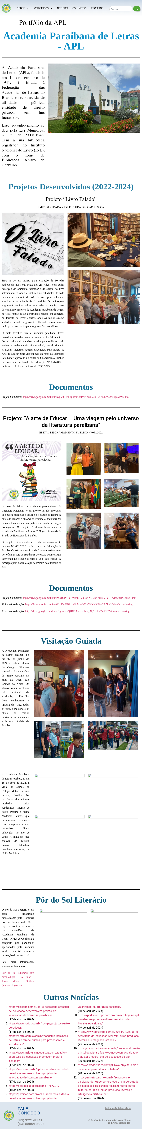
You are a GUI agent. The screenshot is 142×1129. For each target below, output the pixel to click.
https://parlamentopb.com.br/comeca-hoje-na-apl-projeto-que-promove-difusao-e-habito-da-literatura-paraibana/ (109, 1019)
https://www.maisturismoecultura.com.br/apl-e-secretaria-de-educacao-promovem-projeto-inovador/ (38, 1057)
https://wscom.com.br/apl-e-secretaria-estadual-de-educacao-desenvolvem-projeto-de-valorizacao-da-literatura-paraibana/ (39, 1073)
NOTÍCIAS (62, 8)
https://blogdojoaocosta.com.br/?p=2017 (34, 1085)
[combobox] (120, 8)
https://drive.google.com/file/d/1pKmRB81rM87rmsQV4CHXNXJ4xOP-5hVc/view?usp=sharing (78, 604)
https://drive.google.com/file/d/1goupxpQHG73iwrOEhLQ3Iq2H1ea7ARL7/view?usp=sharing (77, 611)
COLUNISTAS (79, 8)
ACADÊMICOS (41, 8)
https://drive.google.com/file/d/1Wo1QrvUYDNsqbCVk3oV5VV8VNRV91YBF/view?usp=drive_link (79, 597)
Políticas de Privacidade (118, 1108)
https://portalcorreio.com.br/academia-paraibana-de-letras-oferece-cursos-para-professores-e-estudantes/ (39, 1040)
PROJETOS (97, 8)
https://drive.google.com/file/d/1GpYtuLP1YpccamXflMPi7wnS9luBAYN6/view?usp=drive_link (76, 396)
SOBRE (21, 8)
